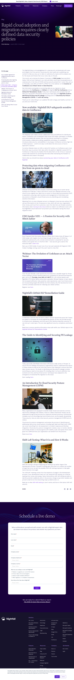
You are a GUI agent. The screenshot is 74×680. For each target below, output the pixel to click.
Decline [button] (63, 676)
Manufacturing (43, 633)
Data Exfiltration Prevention (32, 649)
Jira (52, 637)
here (31, 287)
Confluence (54, 639)
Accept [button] (57, 676)
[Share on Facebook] (70, 489)
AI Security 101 (43, 654)
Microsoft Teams (66, 625)
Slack (52, 629)
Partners (53, 651)
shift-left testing (38, 482)
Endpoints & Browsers (54, 623)
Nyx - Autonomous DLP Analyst (33, 661)
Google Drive (54, 632)
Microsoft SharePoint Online (67, 635)
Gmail (52, 634)
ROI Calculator (43, 668)
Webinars (42, 660)
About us (53, 648)
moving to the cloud (39, 207)
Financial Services (44, 628)
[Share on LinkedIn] (65, 489)
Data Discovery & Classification (33, 657)
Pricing (41, 665)
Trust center (54, 656)
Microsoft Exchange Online (67, 631)
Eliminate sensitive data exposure (33, 627)
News (57, 5)
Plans (52, 5)
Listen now (35, 243)
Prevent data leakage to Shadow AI (33, 635)
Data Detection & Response (33, 653)
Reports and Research (43, 657)
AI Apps (53, 627)
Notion (64, 638)
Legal (41, 630)
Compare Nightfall (44, 663)
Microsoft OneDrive (67, 628)
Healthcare (42, 625)
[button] (19, 6)
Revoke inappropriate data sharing (33, 631)
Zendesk (65, 641)
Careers (53, 654)
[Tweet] (68, 489)
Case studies (43, 648)
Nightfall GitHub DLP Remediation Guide (34, 329)
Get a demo (68, 6)
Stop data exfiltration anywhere (33, 623)
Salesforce (65, 622)
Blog (41, 651)
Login (60, 5)
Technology (42, 622)
